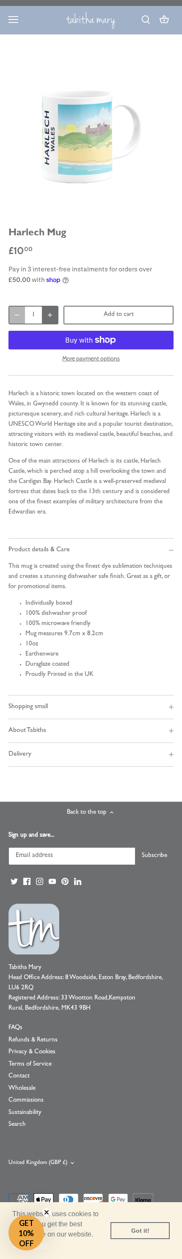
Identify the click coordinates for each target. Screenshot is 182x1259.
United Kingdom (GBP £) (37, 1163)
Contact (19, 1076)
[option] (91, 133)
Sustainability (24, 1113)
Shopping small (28, 706)
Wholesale (22, 1089)
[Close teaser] (46, 1212)
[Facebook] (26, 881)
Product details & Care (39, 550)
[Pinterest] (65, 881)
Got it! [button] (140, 1230)
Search (17, 1125)
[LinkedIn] (77, 881)
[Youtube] (52, 881)
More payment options (91, 358)
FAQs (15, 1028)
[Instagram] (39, 881)
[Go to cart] (164, 20)
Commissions (26, 1100)
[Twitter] (14, 881)
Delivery (19, 754)
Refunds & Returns (33, 1040)
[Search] (145, 20)
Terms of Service (30, 1064)
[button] (26, 1233)
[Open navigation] (13, 19)
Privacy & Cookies (31, 1052)
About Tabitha (27, 730)
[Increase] (50, 315)
